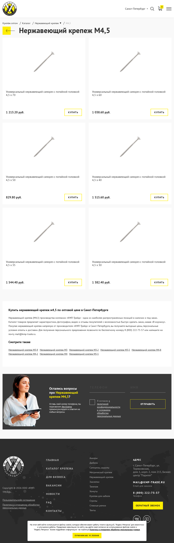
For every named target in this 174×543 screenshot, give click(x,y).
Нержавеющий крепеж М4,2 (23, 353)
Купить (73, 112)
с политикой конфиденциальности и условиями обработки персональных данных (109, 408)
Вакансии (54, 485)
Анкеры (94, 458)
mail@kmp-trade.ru (149, 482)
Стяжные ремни (98, 505)
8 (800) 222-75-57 (146, 492)
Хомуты (94, 491)
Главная (52, 460)
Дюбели (94, 462)
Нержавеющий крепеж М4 (53, 353)
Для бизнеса (56, 477)
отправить (148, 404)
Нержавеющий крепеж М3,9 (23, 349)
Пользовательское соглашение (19, 499)
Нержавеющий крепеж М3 (53, 349)
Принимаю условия (87, 535)
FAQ (49, 502)
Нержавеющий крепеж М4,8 (146, 349)
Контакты (54, 511)
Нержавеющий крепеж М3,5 (115, 349)
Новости (53, 494)
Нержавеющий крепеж (101, 477)
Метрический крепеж (101, 472)
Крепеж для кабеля (100, 496)
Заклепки (94, 481)
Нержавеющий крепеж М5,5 (84, 353)
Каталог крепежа (59, 468)
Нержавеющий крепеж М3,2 (84, 349)
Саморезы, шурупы (99, 467)
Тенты (93, 510)
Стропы (93, 500)
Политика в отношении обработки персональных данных (21, 506)
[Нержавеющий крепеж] (9, 31)
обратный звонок (148, 505)
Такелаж (94, 486)
